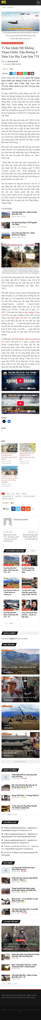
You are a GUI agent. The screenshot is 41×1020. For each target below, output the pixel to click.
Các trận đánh (17, 43)
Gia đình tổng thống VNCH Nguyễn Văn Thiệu (19, 697)
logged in (13, 638)
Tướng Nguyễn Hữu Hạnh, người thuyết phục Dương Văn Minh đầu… (24, 889)
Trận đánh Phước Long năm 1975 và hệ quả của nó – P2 (16, 830)
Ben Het (17, 493)
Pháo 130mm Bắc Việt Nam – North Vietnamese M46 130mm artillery (24, 966)
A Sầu (12, 493)
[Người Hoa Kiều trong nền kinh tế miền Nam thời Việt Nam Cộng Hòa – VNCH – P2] (5, 957)
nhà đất (34, 1010)
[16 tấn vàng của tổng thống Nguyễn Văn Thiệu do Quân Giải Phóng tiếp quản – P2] (5, 808)
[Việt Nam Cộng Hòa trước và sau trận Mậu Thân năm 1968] (5, 912)
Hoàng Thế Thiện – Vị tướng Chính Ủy (25, 795)
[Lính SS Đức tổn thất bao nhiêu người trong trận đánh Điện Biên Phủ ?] (20, 939)
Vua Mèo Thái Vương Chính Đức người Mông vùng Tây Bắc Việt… (19, 752)
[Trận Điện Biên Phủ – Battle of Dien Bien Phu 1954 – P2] (5, 978)
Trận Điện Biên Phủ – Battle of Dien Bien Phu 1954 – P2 (24, 976)
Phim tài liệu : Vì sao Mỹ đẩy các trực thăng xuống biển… (25, 900)
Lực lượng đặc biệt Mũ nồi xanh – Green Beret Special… (24, 868)
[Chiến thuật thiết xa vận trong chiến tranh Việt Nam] (5, 777)
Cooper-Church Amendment (29, 496)
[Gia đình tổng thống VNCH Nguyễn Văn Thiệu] (5, 225)
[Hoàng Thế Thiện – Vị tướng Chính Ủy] (5, 798)
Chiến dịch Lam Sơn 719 (7, 496)
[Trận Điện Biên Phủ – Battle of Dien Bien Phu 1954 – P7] (11, 605)
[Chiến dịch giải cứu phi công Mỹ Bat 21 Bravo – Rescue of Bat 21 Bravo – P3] (5, 880)
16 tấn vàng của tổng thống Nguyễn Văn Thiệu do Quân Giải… (24, 807)
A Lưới (7, 493)
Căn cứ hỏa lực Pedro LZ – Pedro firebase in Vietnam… (23, 234)
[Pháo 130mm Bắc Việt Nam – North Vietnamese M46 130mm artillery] (5, 967)
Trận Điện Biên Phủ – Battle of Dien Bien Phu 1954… (19, 668)
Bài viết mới (6, 43)
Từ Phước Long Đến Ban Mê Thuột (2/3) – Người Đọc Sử (19, 828)
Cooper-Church (18, 496)
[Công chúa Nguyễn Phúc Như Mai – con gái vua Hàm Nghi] (29, 605)
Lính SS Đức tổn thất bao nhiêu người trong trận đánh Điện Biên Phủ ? (20, 945)
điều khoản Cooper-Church (7, 498)
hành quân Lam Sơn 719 (21, 318)
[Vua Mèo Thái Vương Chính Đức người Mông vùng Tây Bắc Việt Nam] (29, 582)
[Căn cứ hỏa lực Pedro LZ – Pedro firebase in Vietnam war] (5, 235)
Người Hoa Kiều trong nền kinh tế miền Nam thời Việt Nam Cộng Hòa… (26, 955)
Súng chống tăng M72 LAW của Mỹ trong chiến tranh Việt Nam (18, 836)
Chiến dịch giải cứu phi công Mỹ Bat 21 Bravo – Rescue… (25, 879)
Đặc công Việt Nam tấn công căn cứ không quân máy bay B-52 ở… (24, 786)
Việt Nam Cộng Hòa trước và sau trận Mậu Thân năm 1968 (25, 910)
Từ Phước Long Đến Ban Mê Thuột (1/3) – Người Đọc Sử (19, 840)
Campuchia (24, 493)
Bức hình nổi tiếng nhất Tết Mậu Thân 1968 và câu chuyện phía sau (30, 537)
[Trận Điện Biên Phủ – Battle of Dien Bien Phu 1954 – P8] (5, 215)
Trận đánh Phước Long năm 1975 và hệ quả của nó (15, 842)
